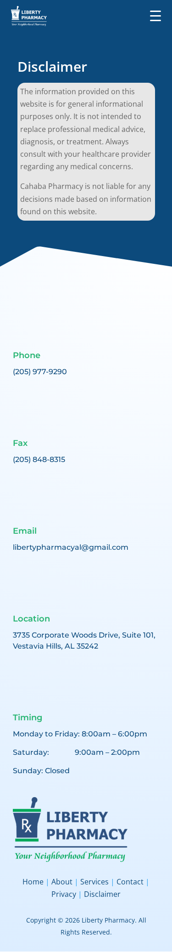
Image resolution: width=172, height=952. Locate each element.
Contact (130, 882)
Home (33, 882)
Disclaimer (101, 894)
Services (94, 882)
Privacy (64, 894)
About (62, 882)
